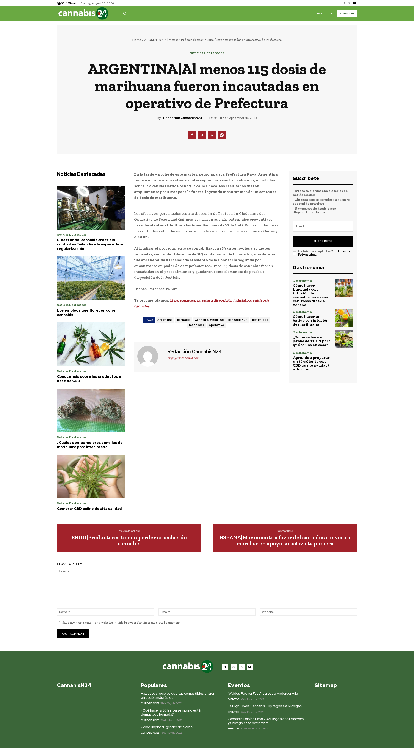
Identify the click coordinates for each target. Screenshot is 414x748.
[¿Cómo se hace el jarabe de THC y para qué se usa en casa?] (344, 339)
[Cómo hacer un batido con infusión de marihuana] (344, 318)
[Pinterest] (212, 135)
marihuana (197, 325)
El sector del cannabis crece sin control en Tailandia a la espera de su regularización (91, 244)
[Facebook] (339, 3)
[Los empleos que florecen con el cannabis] (91, 278)
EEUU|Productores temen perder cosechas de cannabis (129, 540)
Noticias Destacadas (206, 53)
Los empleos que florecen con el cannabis (87, 312)
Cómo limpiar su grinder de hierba (167, 727)
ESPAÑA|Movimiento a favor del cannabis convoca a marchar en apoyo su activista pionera (285, 540)
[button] (125, 13)
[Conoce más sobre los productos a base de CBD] (91, 344)
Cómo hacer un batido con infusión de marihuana (311, 320)
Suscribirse (322, 241)
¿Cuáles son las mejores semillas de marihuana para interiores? (90, 444)
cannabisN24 (238, 320)
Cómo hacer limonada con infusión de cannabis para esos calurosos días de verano (310, 295)
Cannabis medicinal (209, 320)
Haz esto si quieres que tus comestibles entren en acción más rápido (178, 695)
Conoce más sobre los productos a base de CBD (89, 378)
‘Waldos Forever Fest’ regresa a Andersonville (263, 693)
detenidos (260, 320)
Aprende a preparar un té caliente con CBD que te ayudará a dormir (311, 363)
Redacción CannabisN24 (182, 118)
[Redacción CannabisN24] (150, 356)
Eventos (234, 699)
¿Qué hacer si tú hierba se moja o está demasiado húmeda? (171, 712)
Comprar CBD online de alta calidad (89, 508)
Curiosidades (150, 703)
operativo (216, 325)
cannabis (183, 320)
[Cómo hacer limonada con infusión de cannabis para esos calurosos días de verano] (344, 288)
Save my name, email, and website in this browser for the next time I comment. (121, 623)
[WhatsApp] (222, 135)
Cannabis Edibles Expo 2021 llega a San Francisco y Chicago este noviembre (266, 720)
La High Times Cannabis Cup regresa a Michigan (265, 706)
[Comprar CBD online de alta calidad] (91, 477)
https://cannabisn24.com (183, 358)
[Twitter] (349, 3)
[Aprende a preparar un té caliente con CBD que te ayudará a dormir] (344, 360)
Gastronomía (302, 280)
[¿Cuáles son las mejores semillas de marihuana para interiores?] (91, 411)
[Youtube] (354, 3)
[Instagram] (344, 3)
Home (136, 40)
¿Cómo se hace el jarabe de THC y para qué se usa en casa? (312, 341)
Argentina (165, 320)
